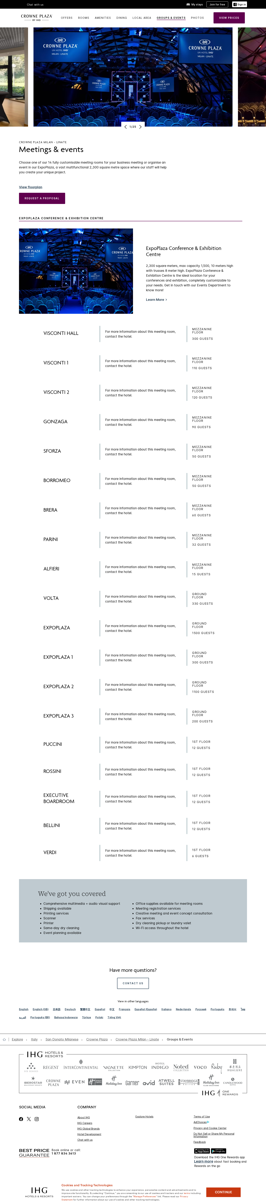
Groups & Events (171, 17)
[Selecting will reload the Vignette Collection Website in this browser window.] (113, 1066)
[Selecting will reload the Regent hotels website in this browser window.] (51, 1066)
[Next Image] (140, 127)
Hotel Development (89, 1134)
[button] (239, 4)
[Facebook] (22, 1119)
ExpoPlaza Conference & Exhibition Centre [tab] (61, 218)
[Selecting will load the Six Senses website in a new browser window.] (31, 1066)
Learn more (203, 1161)
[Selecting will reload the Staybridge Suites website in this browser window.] (188, 1082)
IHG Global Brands (88, 1128)
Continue (223, 1192)
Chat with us (85, 1139)
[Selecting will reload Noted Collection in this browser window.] (181, 1066)
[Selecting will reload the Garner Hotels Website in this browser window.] (132, 1082)
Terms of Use (202, 1116)
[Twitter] (28, 1119)
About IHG (83, 1117)
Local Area (142, 17)
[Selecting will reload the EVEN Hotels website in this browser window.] (75, 1082)
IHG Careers (84, 1123)
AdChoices (200, 1122)
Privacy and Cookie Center (210, 1128)
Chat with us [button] (35, 4)
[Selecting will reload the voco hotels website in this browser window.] (200, 1066)
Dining (122, 17)
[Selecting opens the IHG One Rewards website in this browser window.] (220, 1093)
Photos (197, 17)
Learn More (155, 300)
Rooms (83, 17)
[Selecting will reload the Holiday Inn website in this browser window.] (114, 1082)
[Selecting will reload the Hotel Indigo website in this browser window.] (160, 1066)
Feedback (200, 1141)
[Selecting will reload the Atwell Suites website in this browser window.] (167, 1082)
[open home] (6, 1039)
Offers (67, 17)
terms (187, 1193)
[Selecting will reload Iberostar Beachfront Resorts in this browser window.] (33, 1082)
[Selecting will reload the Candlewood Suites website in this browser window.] (232, 1082)
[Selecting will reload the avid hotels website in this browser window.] (149, 1082)
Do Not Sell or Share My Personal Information (214, 1135)
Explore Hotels (144, 1116)
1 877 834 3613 (64, 1153)
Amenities (103, 17)
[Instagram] (36, 1119)
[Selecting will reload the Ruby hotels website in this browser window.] (216, 1066)
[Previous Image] (126, 127)
